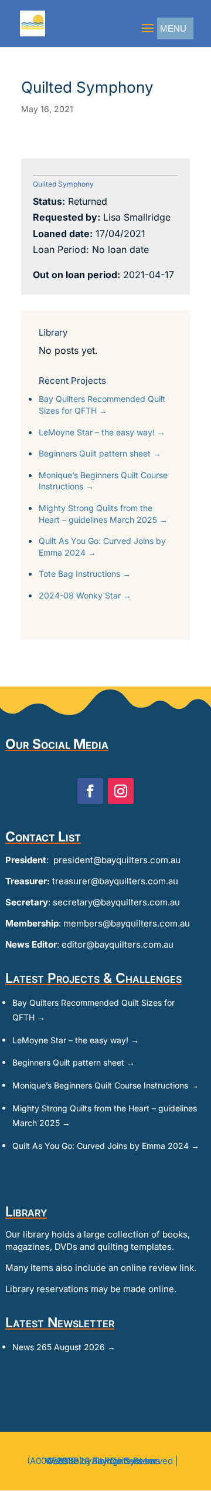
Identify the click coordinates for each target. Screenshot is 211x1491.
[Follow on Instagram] (121, 791)
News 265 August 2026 (63, 1347)
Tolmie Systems (127, 1460)
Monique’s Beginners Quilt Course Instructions (103, 481)
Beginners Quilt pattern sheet (100, 453)
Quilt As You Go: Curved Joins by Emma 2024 (102, 546)
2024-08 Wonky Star (85, 595)
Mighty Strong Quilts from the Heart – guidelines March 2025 (103, 514)
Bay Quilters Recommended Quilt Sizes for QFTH (102, 404)
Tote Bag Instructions (85, 574)
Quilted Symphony (63, 184)
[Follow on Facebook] (90, 791)
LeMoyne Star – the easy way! (102, 432)
